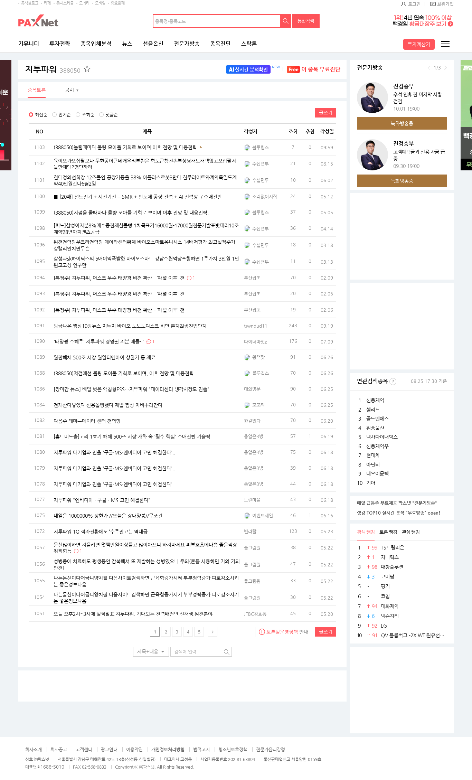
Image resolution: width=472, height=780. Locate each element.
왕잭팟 (258, 357)
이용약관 (134, 749)
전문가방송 (187, 43)
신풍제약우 (377, 446)
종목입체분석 (96, 43)
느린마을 (252, 499)
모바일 (100, 3)
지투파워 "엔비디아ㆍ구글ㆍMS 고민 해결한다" (102, 499)
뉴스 (127, 43)
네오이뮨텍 (377, 473)
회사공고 (58, 749)
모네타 (84, 3)
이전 (429, 68)
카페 (47, 3)
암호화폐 (118, 3)
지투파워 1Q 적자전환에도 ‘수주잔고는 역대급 (101, 531)
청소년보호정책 (232, 749)
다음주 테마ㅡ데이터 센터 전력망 (87, 420)
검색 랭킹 (366, 532)
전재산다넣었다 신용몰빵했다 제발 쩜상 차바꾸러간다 (108, 404)
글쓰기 (325, 112)
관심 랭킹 (410, 532)
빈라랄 (250, 531)
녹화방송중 (402, 123)
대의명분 (252, 389)
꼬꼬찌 (258, 404)
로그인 (414, 4)
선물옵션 (153, 43)
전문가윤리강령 (270, 749)
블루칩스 (260, 147)
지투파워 (53, 69)
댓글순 (111, 114)
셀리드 (373, 409)
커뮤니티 (28, 43)
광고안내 (109, 749)
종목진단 (220, 43)
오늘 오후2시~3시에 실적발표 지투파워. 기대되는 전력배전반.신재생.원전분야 (133, 614)
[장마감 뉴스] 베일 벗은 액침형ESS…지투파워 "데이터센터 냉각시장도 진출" (131, 389)
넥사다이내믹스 (382, 437)
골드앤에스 (377, 418)
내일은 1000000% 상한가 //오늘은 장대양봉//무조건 (108, 515)
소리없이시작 (264, 196)
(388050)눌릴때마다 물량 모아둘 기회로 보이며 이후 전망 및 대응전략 (125, 147)
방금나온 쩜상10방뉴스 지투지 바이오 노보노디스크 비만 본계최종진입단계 (130, 325)
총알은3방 (253, 436)
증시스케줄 (65, 3)
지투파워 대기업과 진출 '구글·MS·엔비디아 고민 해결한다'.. (114, 452)
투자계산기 (419, 44)
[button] (151, 651)
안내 (287, 632)
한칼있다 (252, 420)
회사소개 (33, 749)
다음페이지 (212, 632)
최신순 (41, 114)
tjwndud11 (255, 325)
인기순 (64, 114)
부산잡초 (252, 277)
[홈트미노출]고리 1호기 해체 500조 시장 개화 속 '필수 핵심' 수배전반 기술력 (132, 436)
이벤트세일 (262, 515)
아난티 (373, 464)
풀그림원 (252, 547)
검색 (286, 21)
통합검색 (306, 21)
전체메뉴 (445, 44)
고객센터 (84, 749)
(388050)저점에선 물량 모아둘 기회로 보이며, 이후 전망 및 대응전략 (124, 373)
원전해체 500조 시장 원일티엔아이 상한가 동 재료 (104, 357)
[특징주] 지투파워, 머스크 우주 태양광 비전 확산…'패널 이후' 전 (119, 278)
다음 (445, 68)
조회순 (88, 114)
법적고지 (201, 749)
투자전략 (59, 43)
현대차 (373, 455)
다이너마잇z (255, 341)
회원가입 (445, 4)
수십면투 (260, 163)
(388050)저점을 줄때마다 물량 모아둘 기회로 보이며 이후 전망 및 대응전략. (131, 212)
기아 (370, 483)
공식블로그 (29, 3)
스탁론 (249, 43)
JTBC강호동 (255, 614)
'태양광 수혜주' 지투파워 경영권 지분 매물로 (99, 341)
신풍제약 (375, 400)
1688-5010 (52, 766)
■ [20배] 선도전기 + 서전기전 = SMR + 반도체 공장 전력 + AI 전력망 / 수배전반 (138, 196)
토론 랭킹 (388, 532)
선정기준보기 (392, 381)
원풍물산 (375, 428)
